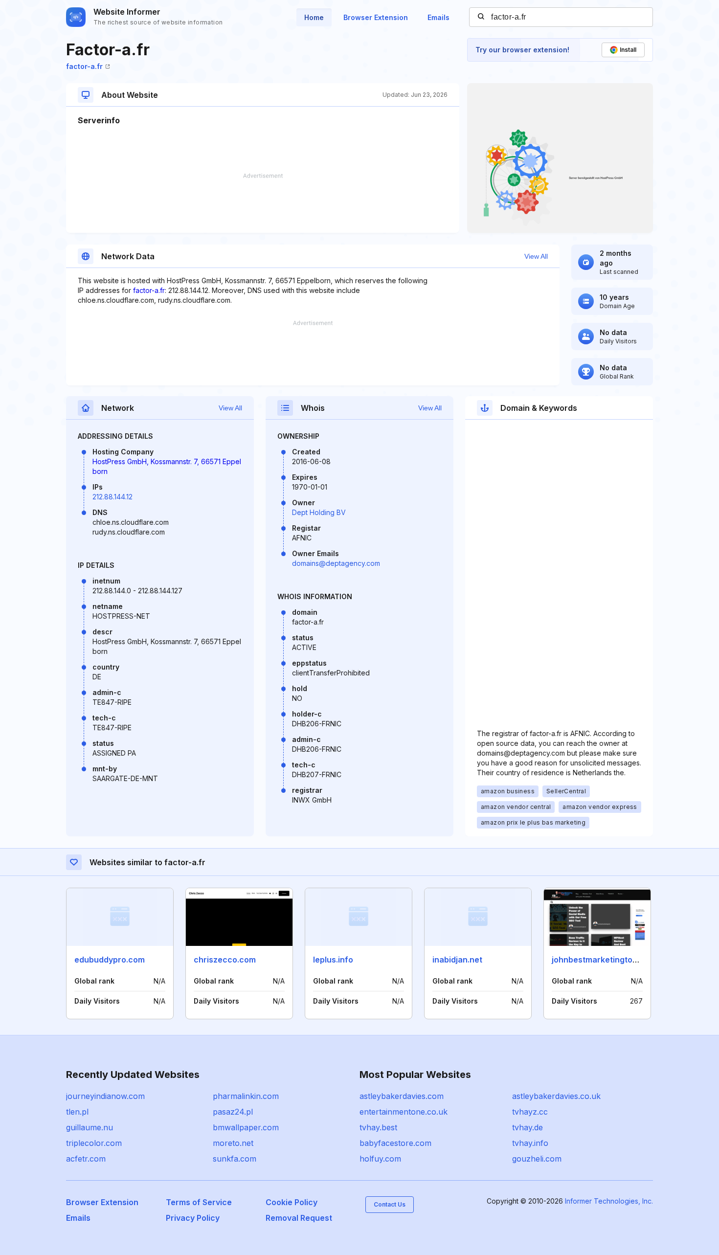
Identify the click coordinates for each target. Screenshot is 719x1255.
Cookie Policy (291, 1202)
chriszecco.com (225, 959)
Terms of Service (199, 1202)
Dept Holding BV (319, 512)
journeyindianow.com (105, 1096)
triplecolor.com (94, 1143)
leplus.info (333, 959)
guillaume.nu (89, 1127)
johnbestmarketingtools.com (607, 959)
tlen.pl (77, 1112)
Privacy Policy (193, 1218)
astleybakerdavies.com (402, 1096)
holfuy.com (380, 1159)
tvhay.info (530, 1143)
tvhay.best (378, 1127)
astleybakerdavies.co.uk (556, 1096)
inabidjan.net (457, 959)
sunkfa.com (234, 1159)
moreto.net (233, 1143)
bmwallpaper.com (246, 1127)
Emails (438, 17)
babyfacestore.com (395, 1143)
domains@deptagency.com (336, 563)
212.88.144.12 (112, 497)
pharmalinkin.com (246, 1096)
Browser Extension (375, 17)
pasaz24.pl (233, 1112)
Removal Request (299, 1218)
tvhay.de (527, 1127)
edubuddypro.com (109, 959)
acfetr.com (86, 1159)
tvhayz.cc (530, 1112)
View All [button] (536, 256)
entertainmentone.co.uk (404, 1112)
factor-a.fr (84, 66)
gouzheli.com (537, 1159)
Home (314, 17)
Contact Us (389, 1204)
